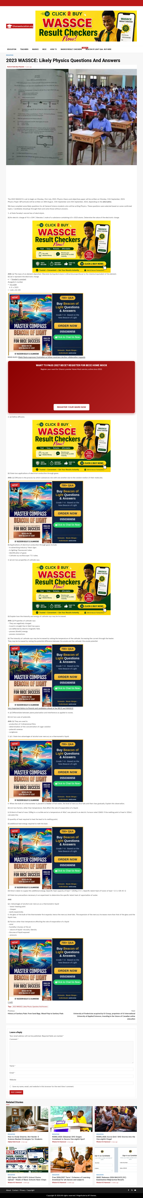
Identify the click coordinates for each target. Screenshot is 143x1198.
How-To (53, 49)
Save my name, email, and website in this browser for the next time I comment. (43, 1086)
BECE (44, 49)
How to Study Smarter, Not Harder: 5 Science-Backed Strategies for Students (27, 1119)
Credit (10, 1002)
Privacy (22, 1190)
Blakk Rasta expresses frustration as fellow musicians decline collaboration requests (51, 357)
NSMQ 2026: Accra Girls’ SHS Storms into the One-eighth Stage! (116, 1119)
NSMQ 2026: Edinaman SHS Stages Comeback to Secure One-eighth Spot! (71, 1119)
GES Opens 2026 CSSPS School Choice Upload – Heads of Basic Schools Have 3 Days (27, 1159)
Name (12, 1066)
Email (12, 1073)
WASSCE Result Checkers (71, 49)
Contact (15, 1190)
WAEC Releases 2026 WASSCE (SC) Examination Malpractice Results (116, 1159)
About (8, 1190)
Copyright (30, 1190)
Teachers (24, 49)
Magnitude (81, 1195)
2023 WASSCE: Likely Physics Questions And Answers (30, 1006)
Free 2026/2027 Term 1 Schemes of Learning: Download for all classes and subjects (71, 1159)
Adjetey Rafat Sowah (14, 1142)
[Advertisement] (71, 181)
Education (11, 49)
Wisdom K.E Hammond (59, 1142)
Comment (14, 1039)
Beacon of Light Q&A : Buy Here (98, 49)
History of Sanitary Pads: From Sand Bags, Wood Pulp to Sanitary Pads (35, 1012)
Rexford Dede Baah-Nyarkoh (16, 66)
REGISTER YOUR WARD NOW (71, 407)
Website (13, 1080)
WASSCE (35, 49)
